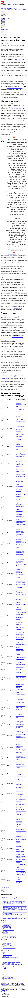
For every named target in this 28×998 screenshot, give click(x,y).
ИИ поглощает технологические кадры (20, 716)
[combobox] (6, 994)
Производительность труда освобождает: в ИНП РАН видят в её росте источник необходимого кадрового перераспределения (20, 859)
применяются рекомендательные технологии (12, 984)
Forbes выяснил (12, 254)
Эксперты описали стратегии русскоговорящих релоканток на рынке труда (20, 446)
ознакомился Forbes (19, 59)
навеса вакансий (20, 679)
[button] (2, 27)
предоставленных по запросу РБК (17, 108)
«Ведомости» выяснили (6, 378)
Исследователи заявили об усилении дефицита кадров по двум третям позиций (20, 724)
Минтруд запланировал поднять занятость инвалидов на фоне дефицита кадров (20, 419)
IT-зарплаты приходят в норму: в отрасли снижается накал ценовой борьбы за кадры (21, 616)
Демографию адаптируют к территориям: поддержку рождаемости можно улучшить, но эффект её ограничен (20, 747)
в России (18, 680)
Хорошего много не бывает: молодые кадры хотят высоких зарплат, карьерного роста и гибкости (20, 584)
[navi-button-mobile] (2, 31)
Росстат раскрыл (19, 756)
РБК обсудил (17, 308)
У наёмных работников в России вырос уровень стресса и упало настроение (20, 463)
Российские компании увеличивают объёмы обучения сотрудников (21, 839)
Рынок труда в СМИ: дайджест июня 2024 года (14, 918)
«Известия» (19, 88)
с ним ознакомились (12, 88)
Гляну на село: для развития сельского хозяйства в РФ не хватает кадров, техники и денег (20, 636)
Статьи (5, 34)
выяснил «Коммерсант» (17, 337)
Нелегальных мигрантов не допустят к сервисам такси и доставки (20, 626)
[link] (3, 24)
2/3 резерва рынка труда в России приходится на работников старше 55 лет (21, 562)
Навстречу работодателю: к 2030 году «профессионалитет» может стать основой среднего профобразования (21, 407)
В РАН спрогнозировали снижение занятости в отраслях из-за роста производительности (21, 871)
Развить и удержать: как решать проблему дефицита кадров (20, 454)
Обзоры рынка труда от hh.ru (10, 898)
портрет (18, 757)
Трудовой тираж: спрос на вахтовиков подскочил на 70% (20, 701)
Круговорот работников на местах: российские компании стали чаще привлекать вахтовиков (21, 604)
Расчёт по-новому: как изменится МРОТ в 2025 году (21, 831)
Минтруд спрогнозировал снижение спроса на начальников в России (20, 532)
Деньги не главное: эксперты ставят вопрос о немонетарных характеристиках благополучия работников (20, 486)
